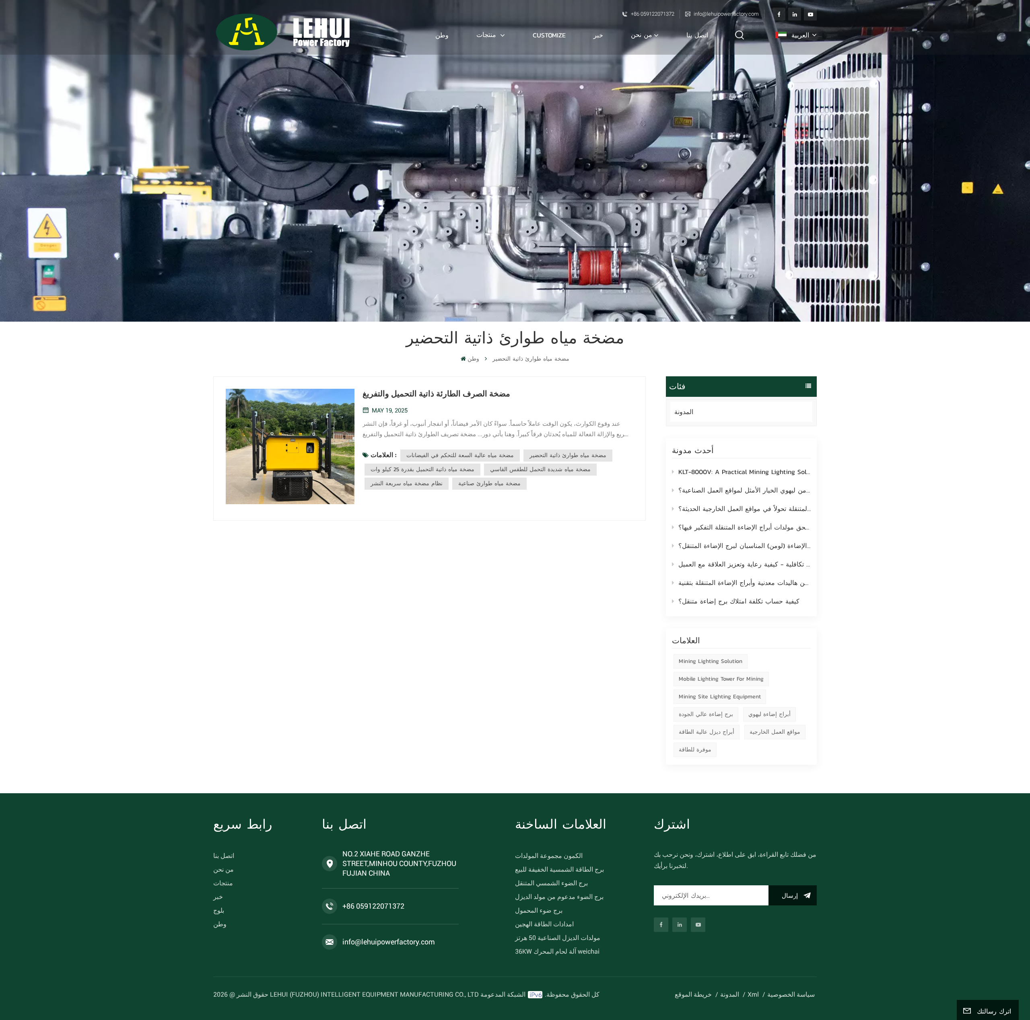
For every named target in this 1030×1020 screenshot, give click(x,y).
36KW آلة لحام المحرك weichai (557, 951)
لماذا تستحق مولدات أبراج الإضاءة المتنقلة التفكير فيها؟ (744, 527)
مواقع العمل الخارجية (775, 732)
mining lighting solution (710, 661)
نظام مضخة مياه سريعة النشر (407, 483)
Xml (753, 994)
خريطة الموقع (693, 994)
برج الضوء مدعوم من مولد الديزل (559, 897)
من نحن (641, 34)
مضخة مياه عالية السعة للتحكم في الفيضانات (460, 455)
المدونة (683, 412)
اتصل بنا (697, 35)
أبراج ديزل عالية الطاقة (706, 732)
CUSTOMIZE (549, 35)
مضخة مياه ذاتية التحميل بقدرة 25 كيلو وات (422, 469)
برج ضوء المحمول (538, 910)
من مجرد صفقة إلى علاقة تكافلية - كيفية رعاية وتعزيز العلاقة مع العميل (744, 564)
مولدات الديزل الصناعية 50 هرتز (557, 938)
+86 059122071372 (652, 14)
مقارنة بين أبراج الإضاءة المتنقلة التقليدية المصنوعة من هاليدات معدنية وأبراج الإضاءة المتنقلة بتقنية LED (744, 582)
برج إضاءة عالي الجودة (706, 714)
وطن (442, 35)
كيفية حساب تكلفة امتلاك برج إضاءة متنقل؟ (738, 601)
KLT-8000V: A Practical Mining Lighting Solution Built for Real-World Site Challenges (744, 471)
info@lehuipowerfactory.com (726, 14)
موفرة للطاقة (695, 749)
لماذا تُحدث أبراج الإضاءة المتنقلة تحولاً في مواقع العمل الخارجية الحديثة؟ (744, 508)
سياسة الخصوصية (791, 994)
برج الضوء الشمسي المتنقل (551, 883)
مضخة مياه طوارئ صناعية (489, 483)
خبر (598, 35)
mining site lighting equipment (720, 696)
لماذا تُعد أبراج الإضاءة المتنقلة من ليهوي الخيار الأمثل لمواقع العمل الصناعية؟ (744, 490)
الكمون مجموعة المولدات (549, 856)
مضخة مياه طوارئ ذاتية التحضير (567, 455)
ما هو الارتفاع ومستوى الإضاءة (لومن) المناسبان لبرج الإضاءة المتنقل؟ (744, 545)
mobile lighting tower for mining (721, 679)
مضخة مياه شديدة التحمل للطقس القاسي (540, 469)
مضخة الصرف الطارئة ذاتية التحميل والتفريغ (436, 393)
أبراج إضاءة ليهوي (769, 714)
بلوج (218, 910)
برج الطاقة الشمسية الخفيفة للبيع (559, 869)
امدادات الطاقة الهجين (544, 924)
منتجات (487, 34)
